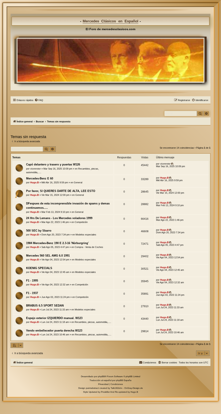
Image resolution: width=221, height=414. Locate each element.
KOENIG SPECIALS (39, 268)
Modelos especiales (86, 234)
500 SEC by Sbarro (38, 230)
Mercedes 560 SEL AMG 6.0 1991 (48, 255)
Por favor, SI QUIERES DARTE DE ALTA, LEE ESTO (60, 191)
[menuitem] (39, 100)
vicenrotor (35, 168)
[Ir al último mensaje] (172, 163)
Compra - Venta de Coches (89, 247)
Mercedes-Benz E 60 (39, 178)
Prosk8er (105, 392)
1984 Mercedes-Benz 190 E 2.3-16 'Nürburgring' (57, 243)
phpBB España (123, 380)
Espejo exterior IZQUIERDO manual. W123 (54, 318)
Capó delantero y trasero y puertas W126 (53, 164)
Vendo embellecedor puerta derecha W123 (54, 330)
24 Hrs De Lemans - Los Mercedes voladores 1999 (59, 218)
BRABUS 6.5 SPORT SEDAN (45, 305)
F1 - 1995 (32, 280)
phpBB (101, 376)
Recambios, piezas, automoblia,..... (93, 322)
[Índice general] (110, 60)
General (78, 182)
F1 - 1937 (32, 293)
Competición (81, 222)
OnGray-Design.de (133, 388)
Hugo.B (34, 182)
